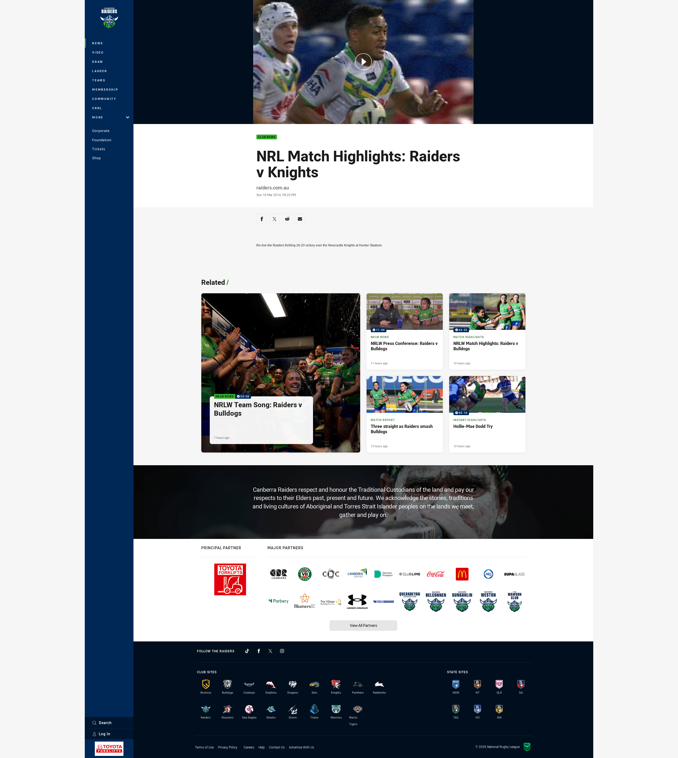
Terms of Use (204, 747)
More (97, 117)
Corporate (101, 130)
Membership (105, 89)
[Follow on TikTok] (247, 651)
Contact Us (277, 747)
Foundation (101, 140)
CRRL (97, 108)
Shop (96, 158)
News (97, 43)
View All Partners (363, 625)
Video (98, 52)
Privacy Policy (227, 747)
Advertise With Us (301, 747)
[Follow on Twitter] (270, 651)
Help (261, 747)
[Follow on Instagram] (282, 651)
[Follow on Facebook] (259, 651)
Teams (99, 80)
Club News (266, 137)
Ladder (99, 71)
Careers (249, 747)
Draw (97, 62)
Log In (104, 733)
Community (104, 99)
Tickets (98, 149)
